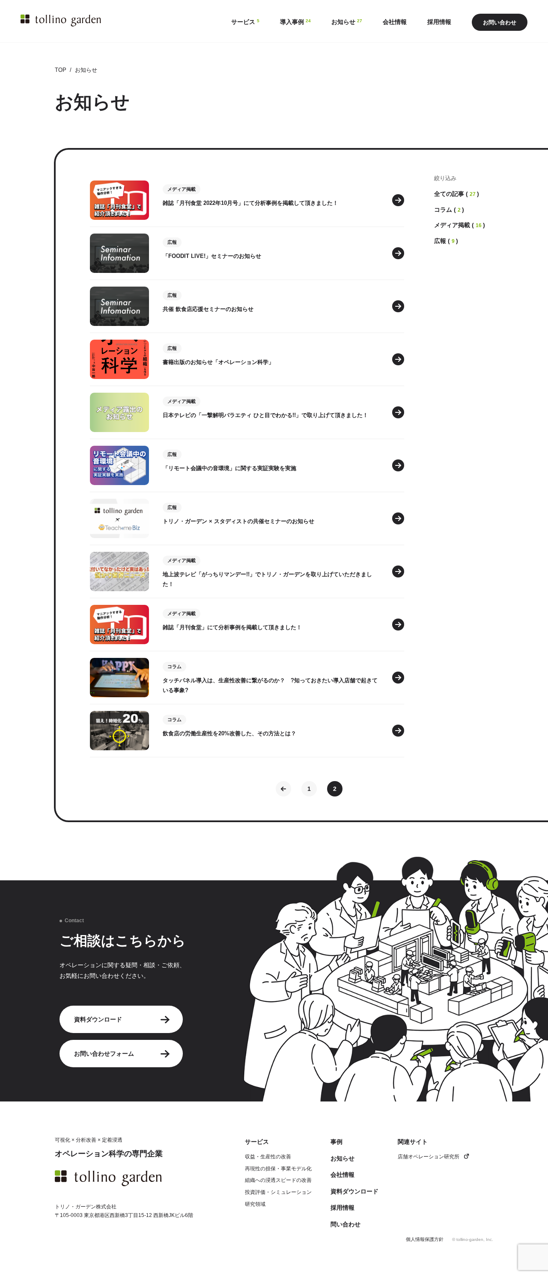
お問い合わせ (499, 22)
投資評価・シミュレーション (278, 1192)
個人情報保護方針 (425, 1239)
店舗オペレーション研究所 (428, 1156)
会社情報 (342, 1174)
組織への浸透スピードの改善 (278, 1180)
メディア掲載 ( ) (459, 225)
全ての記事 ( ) (456, 193)
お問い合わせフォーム (104, 1053)
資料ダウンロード (98, 1019)
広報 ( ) (446, 240)
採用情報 (342, 1207)
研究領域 (255, 1204)
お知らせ (342, 1158)
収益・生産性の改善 (268, 1156)
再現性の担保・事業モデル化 (278, 1168)
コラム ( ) (449, 209)
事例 (336, 1141)
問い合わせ (345, 1224)
